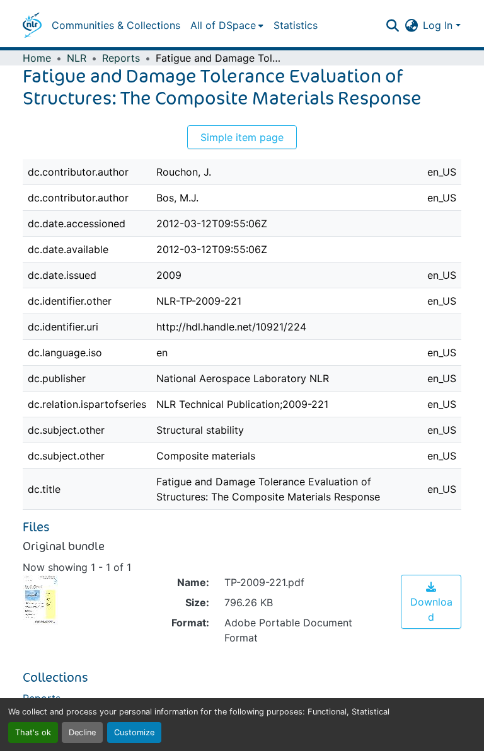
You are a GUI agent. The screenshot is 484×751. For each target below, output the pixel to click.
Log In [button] (439, 25)
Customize (134, 732)
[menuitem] (226, 25)
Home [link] (37, 58)
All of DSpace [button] (223, 25)
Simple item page (242, 137)
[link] (431, 602)
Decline (82, 732)
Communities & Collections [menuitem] (116, 25)
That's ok (33, 732)
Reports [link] (121, 58)
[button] (32, 25)
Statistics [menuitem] (296, 25)
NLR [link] (76, 58)
